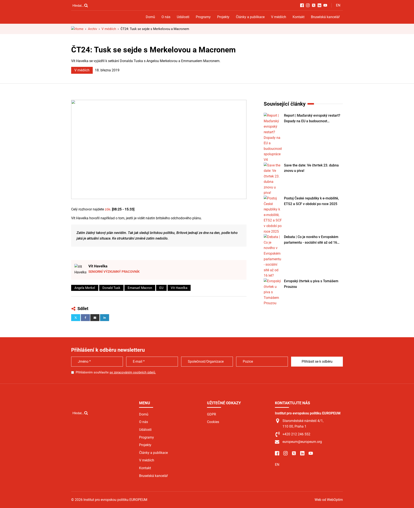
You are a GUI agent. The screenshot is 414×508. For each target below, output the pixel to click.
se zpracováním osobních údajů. (133, 372)
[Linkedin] (104, 317)
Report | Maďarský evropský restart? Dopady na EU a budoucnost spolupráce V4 (312, 118)
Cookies (213, 422)
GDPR (211, 414)
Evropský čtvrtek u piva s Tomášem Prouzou (311, 284)
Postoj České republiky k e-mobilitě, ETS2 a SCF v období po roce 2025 (311, 201)
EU (161, 288)
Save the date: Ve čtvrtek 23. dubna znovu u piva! (311, 168)
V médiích (278, 17)
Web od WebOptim (329, 500)
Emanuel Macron (140, 288)
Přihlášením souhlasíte (116, 372)
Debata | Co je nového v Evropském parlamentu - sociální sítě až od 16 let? (311, 240)
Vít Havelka (97, 266)
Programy (203, 17)
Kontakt (298, 17)
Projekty (223, 17)
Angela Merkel (84, 288)
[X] (75, 317)
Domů (150, 17)
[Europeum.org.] (77, 29)
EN (338, 5)
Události (183, 17)
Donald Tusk (111, 288)
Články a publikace (250, 17)
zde (107, 209)
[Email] (94, 317)
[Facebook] (85, 317)
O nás (166, 17)
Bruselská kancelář (325, 17)
